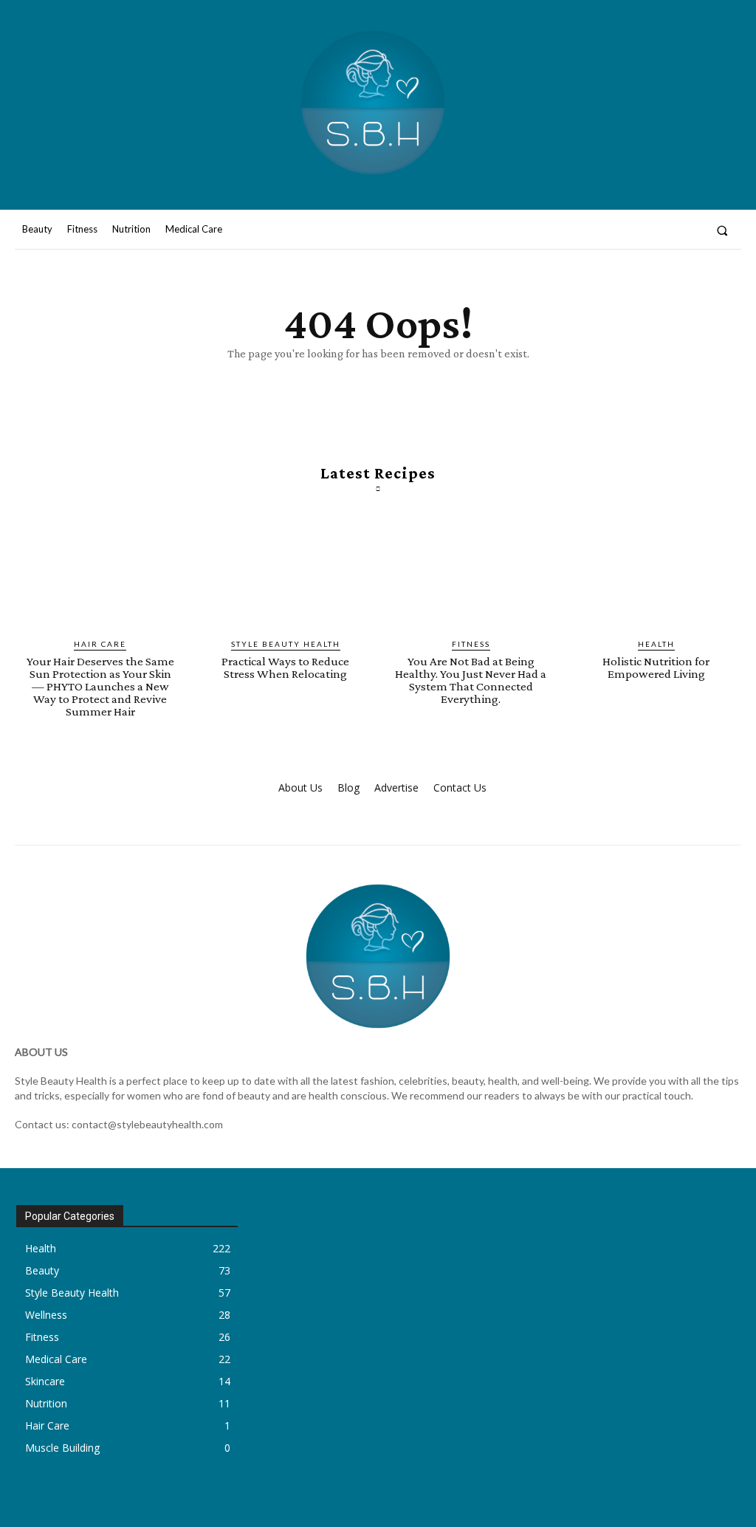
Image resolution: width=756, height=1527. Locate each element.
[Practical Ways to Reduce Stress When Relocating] (285, 571)
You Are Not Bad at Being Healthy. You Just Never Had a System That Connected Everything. (470, 680)
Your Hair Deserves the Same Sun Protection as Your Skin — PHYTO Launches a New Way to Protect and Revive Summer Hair (100, 686)
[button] (722, 230)
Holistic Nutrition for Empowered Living (655, 667)
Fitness (471, 643)
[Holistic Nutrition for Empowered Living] (656, 571)
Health (656, 643)
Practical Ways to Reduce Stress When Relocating (285, 667)
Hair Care (100, 643)
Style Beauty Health (285, 643)
